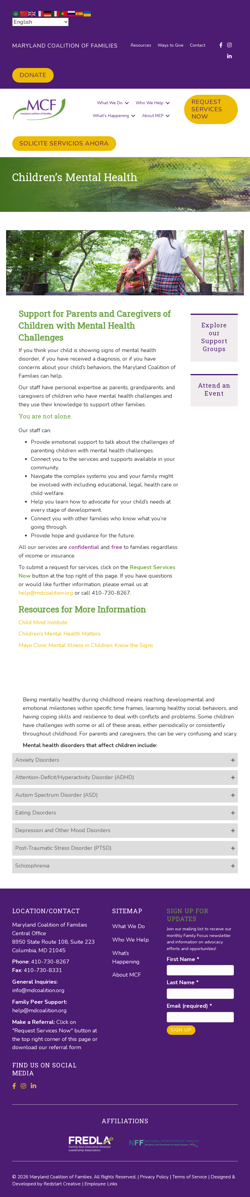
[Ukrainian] (87, 13)
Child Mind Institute (43, 622)
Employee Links (100, 1184)
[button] (127, 103)
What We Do (110, 103)
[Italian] (56, 13)
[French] (40, 13)
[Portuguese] (64, 13)
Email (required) (189, 1006)
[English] (32, 13)
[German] (48, 13)
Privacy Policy (154, 1177)
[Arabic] (16, 13)
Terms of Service (189, 1177)
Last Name (183, 982)
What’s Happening (111, 116)
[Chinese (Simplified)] (24, 13)
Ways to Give (171, 45)
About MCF (152, 116)
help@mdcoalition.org (46, 593)
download (25, 1047)
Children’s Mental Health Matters (60, 633)
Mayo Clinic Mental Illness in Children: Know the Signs (86, 645)
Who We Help (149, 103)
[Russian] (72, 13)
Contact (197, 45)
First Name (183, 959)
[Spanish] (80, 13)
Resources (141, 45)
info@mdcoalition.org (38, 990)
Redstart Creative (62, 1184)
